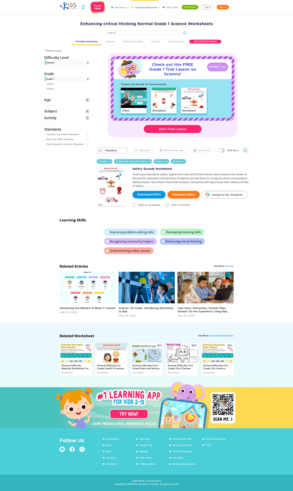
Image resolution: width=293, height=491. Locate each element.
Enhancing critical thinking (183, 241)
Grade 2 (50, 83)
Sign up (222, 7)
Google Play (146, 445)
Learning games (176, 41)
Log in (207, 7)
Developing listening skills (183, 232)
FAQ (208, 445)
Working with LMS (182, 438)
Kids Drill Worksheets (205, 41)
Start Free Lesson (172, 129)
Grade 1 (50, 78)
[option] (87, 293)
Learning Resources (145, 7)
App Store (145, 438)
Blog (108, 451)
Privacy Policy (153, 480)
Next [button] (236, 294)
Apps (109, 445)
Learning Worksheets (221, 335)
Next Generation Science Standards (65, 144)
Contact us (112, 463)
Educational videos (133, 41)
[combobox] (115, 150)
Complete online (183, 194)
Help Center (146, 457)
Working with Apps (183, 445)
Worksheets (112, 438)
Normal (50, 62)
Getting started (147, 463)
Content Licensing (215, 438)
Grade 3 (50, 88)
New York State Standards (60, 139)
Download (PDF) (149, 194)
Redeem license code (184, 463)
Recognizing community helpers (131, 241)
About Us (111, 457)
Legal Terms (138, 480)
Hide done (232, 150)
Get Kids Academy (182, 451)
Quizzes (155, 41)
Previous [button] (56, 294)
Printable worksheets (87, 41)
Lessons (110, 41)
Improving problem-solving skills (132, 232)
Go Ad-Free (190, 7)
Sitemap (144, 451)
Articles (229, 266)
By (100, 150)
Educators (120, 7)
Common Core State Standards (63, 134)
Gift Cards (171, 7)
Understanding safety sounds (130, 251)
